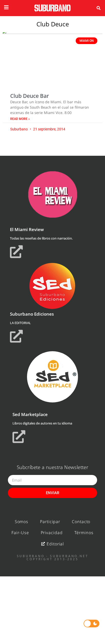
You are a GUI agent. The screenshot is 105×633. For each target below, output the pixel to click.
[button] (98, 8)
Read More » (20, 119)
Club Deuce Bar (29, 95)
